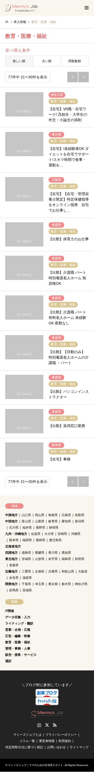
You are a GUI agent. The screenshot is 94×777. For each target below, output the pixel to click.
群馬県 (14, 590)
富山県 (26, 521)
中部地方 (11, 521)
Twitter (47, 725)
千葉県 (26, 584)
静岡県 (53, 527)
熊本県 (14, 540)
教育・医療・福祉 (17, 642)
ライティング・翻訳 (19, 623)
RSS (55, 725)
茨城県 (27, 590)
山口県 (26, 515)
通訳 (8, 661)
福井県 (27, 527)
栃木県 (66, 584)
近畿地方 (11, 571)
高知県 (66, 552)
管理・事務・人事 (17, 648)
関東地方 (11, 584)
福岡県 (27, 540)
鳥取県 (79, 515)
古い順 (46, 61)
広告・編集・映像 (17, 636)
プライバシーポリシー (61, 735)
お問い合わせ (56, 747)
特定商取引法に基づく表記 (24, 747)
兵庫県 (53, 571)
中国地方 (11, 515)
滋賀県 (27, 578)
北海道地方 (13, 546)
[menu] (86, 8)
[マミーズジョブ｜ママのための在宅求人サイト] (21, 8)
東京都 (53, 584)
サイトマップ (79, 747)
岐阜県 (53, 521)
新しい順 (19, 61)
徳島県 (26, 552)
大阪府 (82, 571)
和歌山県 (68, 571)
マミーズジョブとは (27, 735)
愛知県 (66, 521)
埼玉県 (39, 584)
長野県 (40, 527)
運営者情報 (47, 741)
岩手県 (53, 559)
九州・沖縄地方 (16, 534)
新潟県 (79, 521)
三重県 (26, 571)
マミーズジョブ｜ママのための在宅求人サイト (35, 765)
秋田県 (79, 559)
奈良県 (14, 578)
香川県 (53, 552)
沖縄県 (75, 534)
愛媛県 (39, 552)
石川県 (14, 527)
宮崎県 (62, 534)
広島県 (66, 515)
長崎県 (40, 540)
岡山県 (39, 515)
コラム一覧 (27, 741)
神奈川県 (81, 584)
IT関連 (9, 611)
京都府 (39, 571)
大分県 (49, 534)
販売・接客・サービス (21, 655)
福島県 (66, 559)
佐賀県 (35, 534)
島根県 (53, 515)
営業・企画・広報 (17, 630)
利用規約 (64, 741)
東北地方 (11, 559)
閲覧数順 (74, 61)
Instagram (39, 725)
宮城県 (26, 559)
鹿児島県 (55, 540)
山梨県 (39, 521)
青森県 (14, 565)
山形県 (39, 559)
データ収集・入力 (17, 617)
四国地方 (11, 552)
